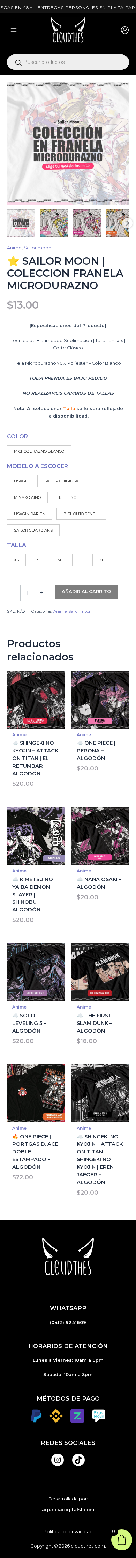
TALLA (16, 545)
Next (127, 223)
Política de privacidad (68, 1531)
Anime (14, 247)
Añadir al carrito (86, 591)
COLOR (17, 436)
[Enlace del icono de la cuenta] (125, 30)
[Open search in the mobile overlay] (68, 62)
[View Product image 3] (87, 223)
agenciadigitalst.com (68, 1509)
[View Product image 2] (54, 223)
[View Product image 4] (120, 223)
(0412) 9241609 (68, 1322)
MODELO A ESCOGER (37, 466)
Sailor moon (37, 247)
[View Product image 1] (21, 223)
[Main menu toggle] (13, 30)
